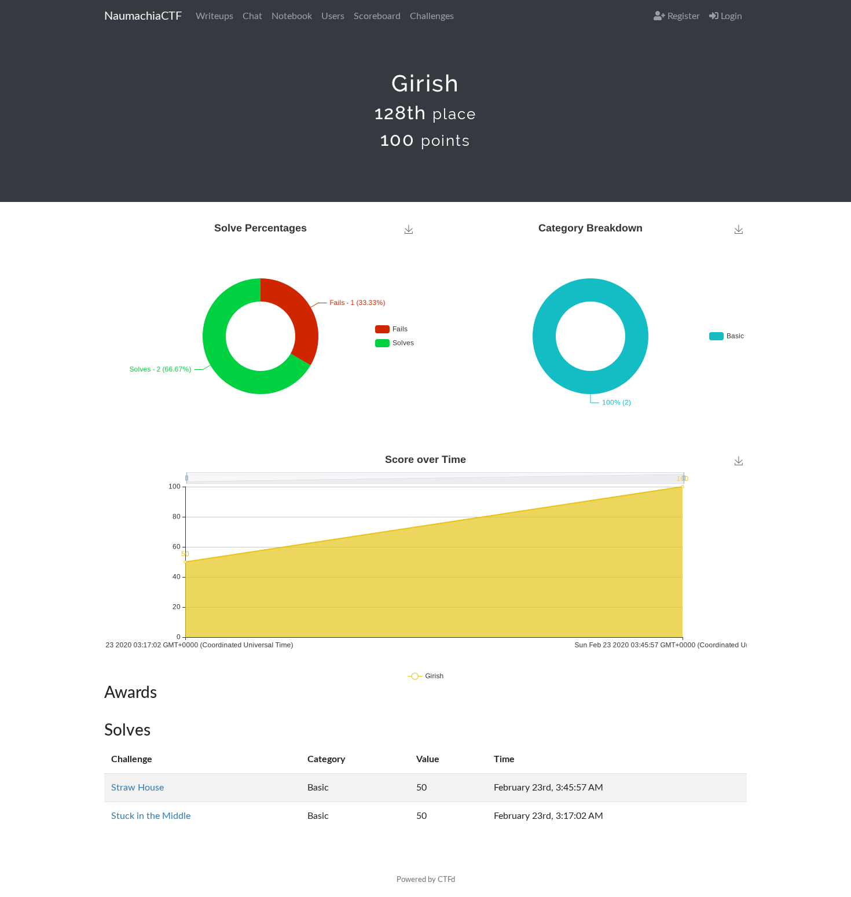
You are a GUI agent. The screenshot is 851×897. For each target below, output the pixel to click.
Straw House (137, 787)
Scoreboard (377, 16)
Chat (252, 16)
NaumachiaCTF (143, 16)
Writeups (214, 16)
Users (332, 16)
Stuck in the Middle (150, 816)
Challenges (432, 16)
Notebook (292, 16)
